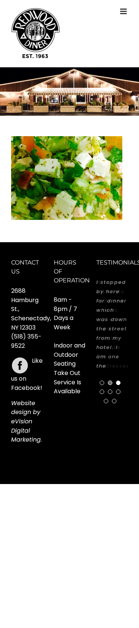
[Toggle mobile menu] (124, 11)
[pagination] (102, 383)
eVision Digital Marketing (26, 430)
